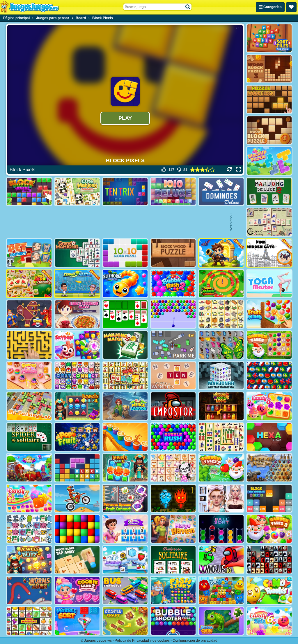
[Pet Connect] (29, 529)
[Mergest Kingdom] (29, 467)
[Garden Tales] (269, 345)
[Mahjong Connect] (125, 375)
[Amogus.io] (221, 559)
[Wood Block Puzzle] (269, 130)
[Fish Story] (173, 590)
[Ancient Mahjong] (269, 222)
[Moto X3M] (77, 498)
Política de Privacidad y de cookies (142, 640)
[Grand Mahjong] (77, 253)
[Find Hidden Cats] (269, 253)
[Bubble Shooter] (173, 314)
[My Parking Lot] (29, 406)
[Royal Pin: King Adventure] (29, 314)
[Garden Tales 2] (221, 467)
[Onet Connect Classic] (77, 375)
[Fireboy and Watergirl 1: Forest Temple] (173, 498)
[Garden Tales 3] (269, 529)
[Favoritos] (291, 7)
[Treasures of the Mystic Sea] (269, 467)
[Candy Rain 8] (269, 406)
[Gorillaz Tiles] (269, 559)
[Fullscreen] (238, 169)
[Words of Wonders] (173, 375)
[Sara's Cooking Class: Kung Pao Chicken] (77, 314)
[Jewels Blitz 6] (125, 467)
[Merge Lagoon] (125, 406)
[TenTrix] (125, 191)
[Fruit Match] (269, 314)
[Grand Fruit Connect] (29, 283)
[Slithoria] (125, 283)
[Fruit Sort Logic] (221, 406)
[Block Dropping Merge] (269, 498)
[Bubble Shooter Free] (173, 621)
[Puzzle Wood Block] (269, 99)
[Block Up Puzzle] (269, 161)
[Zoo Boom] (221, 590)
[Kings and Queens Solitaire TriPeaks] (125, 529)
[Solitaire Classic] (125, 314)
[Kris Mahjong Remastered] (29, 621)
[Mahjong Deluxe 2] (269, 191)
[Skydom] (77, 345)
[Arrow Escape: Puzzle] (29, 345)
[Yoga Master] (269, 283)
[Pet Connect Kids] (29, 253)
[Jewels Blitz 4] (77, 406)
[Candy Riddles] (269, 590)
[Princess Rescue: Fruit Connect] (125, 498)
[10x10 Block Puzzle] (125, 253)
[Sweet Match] (29, 375)
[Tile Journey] (125, 559)
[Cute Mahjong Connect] (77, 191)
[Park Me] (173, 345)
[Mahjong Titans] (221, 437)
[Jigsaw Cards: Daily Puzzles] (221, 621)
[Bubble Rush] (173, 437)
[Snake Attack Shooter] (221, 283)
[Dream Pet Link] (173, 467)
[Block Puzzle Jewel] (29, 191)
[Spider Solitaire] (29, 437)
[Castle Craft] (125, 621)
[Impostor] (173, 406)
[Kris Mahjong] (221, 314)
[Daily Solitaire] (173, 559)
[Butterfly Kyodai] (221, 345)
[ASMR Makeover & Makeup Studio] (221, 498)
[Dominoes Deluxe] (221, 191)
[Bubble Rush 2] (173, 283)
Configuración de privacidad (195, 640)
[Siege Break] (221, 253)
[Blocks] (77, 529)
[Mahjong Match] (125, 345)
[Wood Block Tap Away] (77, 559)
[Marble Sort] (77, 621)
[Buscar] (188, 6)
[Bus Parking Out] (125, 590)
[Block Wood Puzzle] (173, 253)
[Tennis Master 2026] (77, 283)
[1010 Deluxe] (173, 191)
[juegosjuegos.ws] (29, 7)
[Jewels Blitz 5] (29, 559)
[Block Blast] (77, 467)
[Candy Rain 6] (269, 621)
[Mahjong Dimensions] (221, 375)
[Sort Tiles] (269, 38)
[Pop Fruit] (77, 437)
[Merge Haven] (173, 529)
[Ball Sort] (221, 529)
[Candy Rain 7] (29, 498)
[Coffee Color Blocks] (125, 437)
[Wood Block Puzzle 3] (269, 69)
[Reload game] (229, 169)
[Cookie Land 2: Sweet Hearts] (77, 590)
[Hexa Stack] (269, 437)
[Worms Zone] (29, 590)
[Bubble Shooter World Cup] (269, 375)
